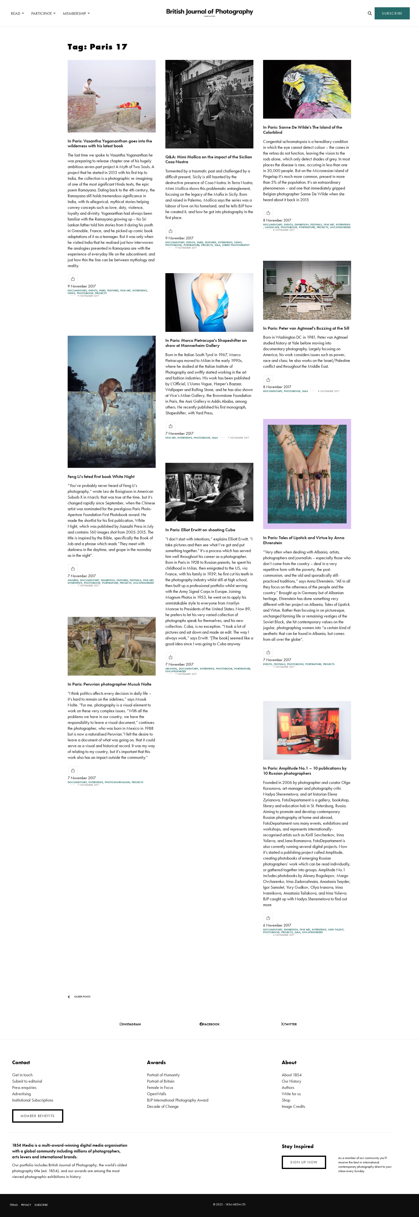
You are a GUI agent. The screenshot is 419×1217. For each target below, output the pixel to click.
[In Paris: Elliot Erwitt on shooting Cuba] (209, 492)
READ (15, 13)
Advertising (21, 1093)
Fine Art (125, 290)
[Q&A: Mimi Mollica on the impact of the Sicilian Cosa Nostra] (209, 104)
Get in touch (22, 1075)
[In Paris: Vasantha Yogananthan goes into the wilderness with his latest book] (112, 96)
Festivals (316, 224)
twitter (290, 1024)
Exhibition (302, 224)
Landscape (272, 227)
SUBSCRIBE (392, 13)
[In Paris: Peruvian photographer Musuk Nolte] (112, 646)
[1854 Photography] (209, 13)
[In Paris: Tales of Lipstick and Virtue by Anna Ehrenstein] (307, 474)
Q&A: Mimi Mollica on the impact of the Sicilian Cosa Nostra (208, 159)
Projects (101, 293)
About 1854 (292, 1075)
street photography (236, 245)
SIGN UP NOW (304, 1162)
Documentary (77, 290)
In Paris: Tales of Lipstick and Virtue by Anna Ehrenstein (303, 540)
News (71, 293)
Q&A (217, 245)
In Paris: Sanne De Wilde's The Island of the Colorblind (302, 129)
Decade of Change (163, 1106)
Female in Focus (160, 1087)
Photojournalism (117, 782)
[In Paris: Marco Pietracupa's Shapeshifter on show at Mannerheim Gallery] (209, 302)
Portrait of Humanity (163, 1075)
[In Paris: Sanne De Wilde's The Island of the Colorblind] (307, 89)
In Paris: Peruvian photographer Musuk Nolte (109, 684)
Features (113, 290)
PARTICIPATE (41, 13)
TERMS (14, 1205)
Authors (288, 1087)
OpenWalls (156, 1093)
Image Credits (293, 1106)
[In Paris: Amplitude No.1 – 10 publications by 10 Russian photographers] (307, 730)
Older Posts (81, 996)
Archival (171, 668)
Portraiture (192, 245)
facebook (211, 1024)
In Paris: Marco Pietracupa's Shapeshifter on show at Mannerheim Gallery (206, 342)
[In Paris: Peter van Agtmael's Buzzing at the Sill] (307, 290)
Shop (286, 1100)
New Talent (336, 929)
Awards (73, 580)
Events (93, 290)
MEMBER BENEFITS (38, 1115)
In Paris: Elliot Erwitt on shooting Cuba (200, 529)
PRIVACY (26, 1205)
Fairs (102, 290)
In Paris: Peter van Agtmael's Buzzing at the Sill (306, 328)
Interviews (139, 290)
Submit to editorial (27, 1081)
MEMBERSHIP (74, 13)
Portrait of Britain (160, 1081)
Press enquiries (24, 1087)
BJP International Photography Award (177, 1100)
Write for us (291, 1093)
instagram (131, 1024)
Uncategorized (340, 227)
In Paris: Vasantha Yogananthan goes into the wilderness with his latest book (110, 143)
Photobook (85, 293)
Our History (291, 1081)
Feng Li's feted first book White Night (101, 476)
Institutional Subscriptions (32, 1100)
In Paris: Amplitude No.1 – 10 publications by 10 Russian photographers (305, 770)
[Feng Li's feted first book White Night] (112, 402)
